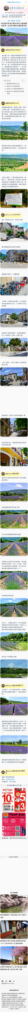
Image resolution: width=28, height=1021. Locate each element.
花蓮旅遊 (18, 1001)
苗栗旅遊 (23, 1001)
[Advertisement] (14, 400)
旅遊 (7, 15)
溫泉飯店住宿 (14, 993)
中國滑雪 (4, 995)
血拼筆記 (18, 1005)
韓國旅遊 (15, 997)
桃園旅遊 (8, 1001)
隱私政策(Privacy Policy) (8, 983)
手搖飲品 (4, 1005)
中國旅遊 (8, 999)
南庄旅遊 (8, 1003)
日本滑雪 (8, 995)
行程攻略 (13, 999)
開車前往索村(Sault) (13, 83)
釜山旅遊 (4, 993)
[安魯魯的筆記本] (14, 8)
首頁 (3, 15)
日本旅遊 (19, 997)
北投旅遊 (24, 999)
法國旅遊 (13, 20)
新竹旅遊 (13, 1001)
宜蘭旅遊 (4, 1001)
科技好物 (13, 1005)
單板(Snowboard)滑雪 (7, 997)
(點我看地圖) (10, 779)
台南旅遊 (8, 993)
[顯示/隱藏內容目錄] (22, 80)
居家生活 (8, 1005)
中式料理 (20, 1003)
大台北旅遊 (18, 999)
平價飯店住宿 (21, 993)
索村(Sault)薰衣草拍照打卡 (15, 89)
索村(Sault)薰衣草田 (13, 86)
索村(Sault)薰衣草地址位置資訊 (15, 92)
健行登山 (16, 1003)
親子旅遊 (18, 20)
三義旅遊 (4, 1003)
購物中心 (23, 1005)
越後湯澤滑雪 (14, 995)
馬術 (12, 1003)
